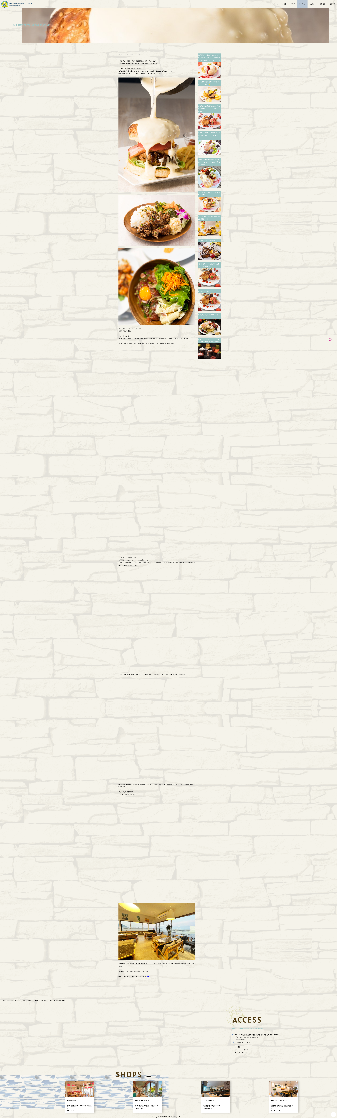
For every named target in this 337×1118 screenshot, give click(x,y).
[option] (99, 1097)
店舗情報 (332, 4)
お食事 (284, 4)
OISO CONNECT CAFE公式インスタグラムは (133, 976)
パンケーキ (275, 4)
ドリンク (293, 4)
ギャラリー (312, 4)
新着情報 (322, 4)
